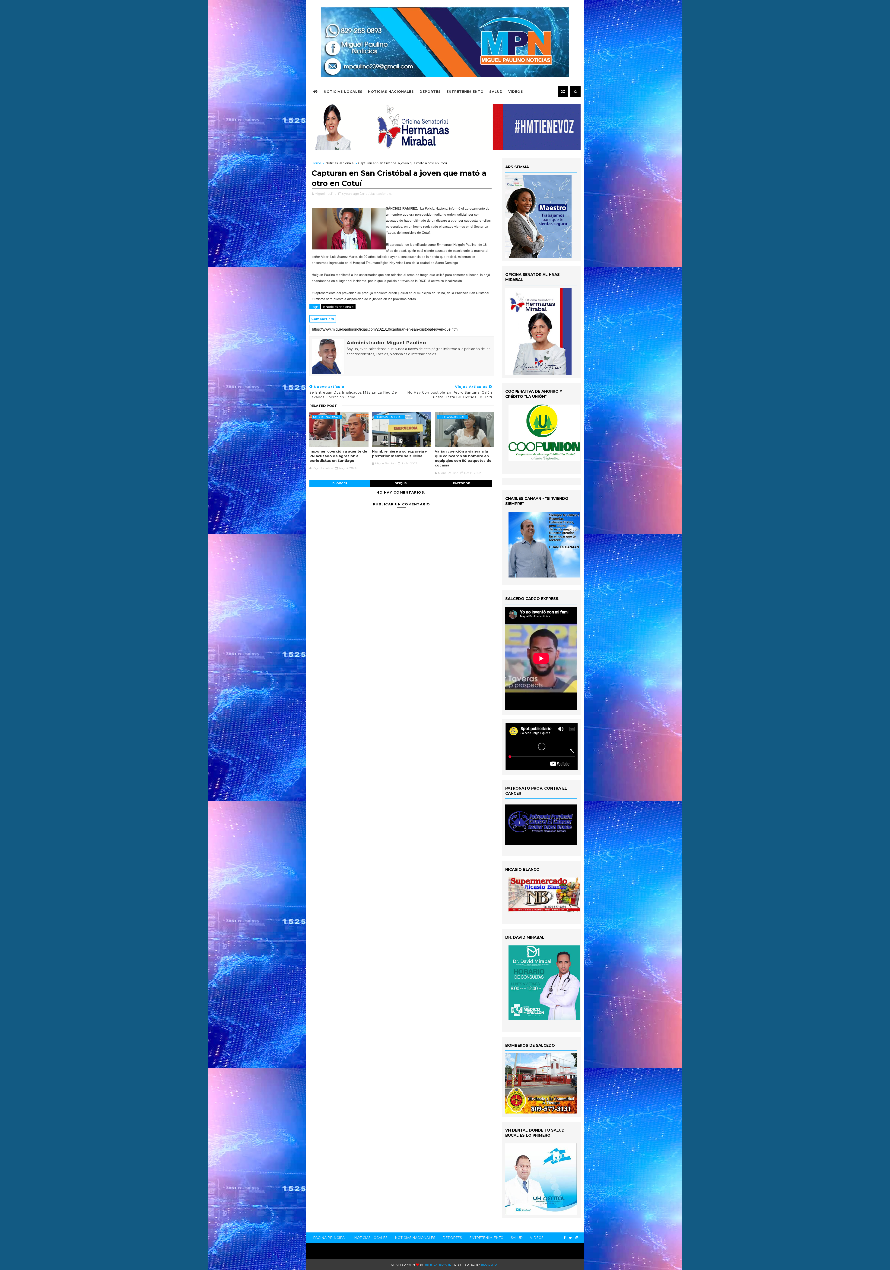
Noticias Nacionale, (377, 193)
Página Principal (330, 1238)
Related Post (323, 406)
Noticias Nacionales (391, 91)
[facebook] (565, 1238)
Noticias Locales (343, 91)
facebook (461, 483)
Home (316, 163)
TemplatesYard (438, 1264)
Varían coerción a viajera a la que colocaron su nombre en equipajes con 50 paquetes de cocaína (463, 458)
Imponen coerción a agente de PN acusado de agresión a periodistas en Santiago (338, 456)
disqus (401, 483)
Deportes (430, 91)
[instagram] (576, 1238)
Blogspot (490, 1264)
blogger (339, 483)
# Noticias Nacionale (338, 307)
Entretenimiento (465, 91)
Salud (496, 91)
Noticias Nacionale (340, 163)
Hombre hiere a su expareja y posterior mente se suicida (399, 453)
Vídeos (515, 91)
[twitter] (570, 1238)
